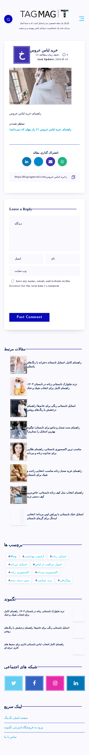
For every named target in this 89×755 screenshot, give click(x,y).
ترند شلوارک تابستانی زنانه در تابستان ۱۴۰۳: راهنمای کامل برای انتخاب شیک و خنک (52, 386)
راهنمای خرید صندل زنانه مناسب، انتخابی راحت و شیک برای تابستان (54, 472)
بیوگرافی (65, 580)
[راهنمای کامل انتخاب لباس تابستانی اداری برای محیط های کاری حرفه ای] (78, 648)
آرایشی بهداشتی (34, 556)
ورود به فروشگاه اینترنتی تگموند (23, 727)
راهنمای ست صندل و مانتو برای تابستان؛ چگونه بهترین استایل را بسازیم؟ (53, 429)
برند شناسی (44, 580)
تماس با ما (10, 737)
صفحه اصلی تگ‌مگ (16, 718)
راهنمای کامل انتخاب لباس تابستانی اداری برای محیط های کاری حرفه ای (34, 646)
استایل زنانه (59, 556)
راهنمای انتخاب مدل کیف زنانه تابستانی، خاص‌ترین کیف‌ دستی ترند (55, 494)
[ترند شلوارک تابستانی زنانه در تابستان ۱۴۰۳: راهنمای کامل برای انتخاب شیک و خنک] (78, 615)
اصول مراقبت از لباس (48, 564)
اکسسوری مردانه (47, 572)
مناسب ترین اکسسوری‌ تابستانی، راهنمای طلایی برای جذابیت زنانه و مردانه (54, 451)
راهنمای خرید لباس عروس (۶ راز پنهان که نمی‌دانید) (40, 129)
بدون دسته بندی (19, 580)
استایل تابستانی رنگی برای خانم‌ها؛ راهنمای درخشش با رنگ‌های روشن (51, 407)
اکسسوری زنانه (19, 572)
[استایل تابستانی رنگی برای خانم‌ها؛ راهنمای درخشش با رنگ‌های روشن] (78, 631)
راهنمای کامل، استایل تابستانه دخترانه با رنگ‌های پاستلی (54, 364)
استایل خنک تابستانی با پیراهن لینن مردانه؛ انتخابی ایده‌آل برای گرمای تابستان (55, 516)
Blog (13, 556)
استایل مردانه (18, 564)
